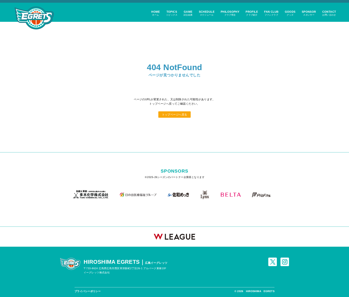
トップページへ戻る (174, 114)
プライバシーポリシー (88, 291)
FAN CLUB (271, 13)
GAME (188, 13)
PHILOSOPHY (230, 13)
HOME (155, 13)
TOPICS (171, 13)
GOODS (290, 13)
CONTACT (329, 13)
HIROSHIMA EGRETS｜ (126, 262)
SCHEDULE (206, 13)
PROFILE (252, 13)
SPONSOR (309, 13)
